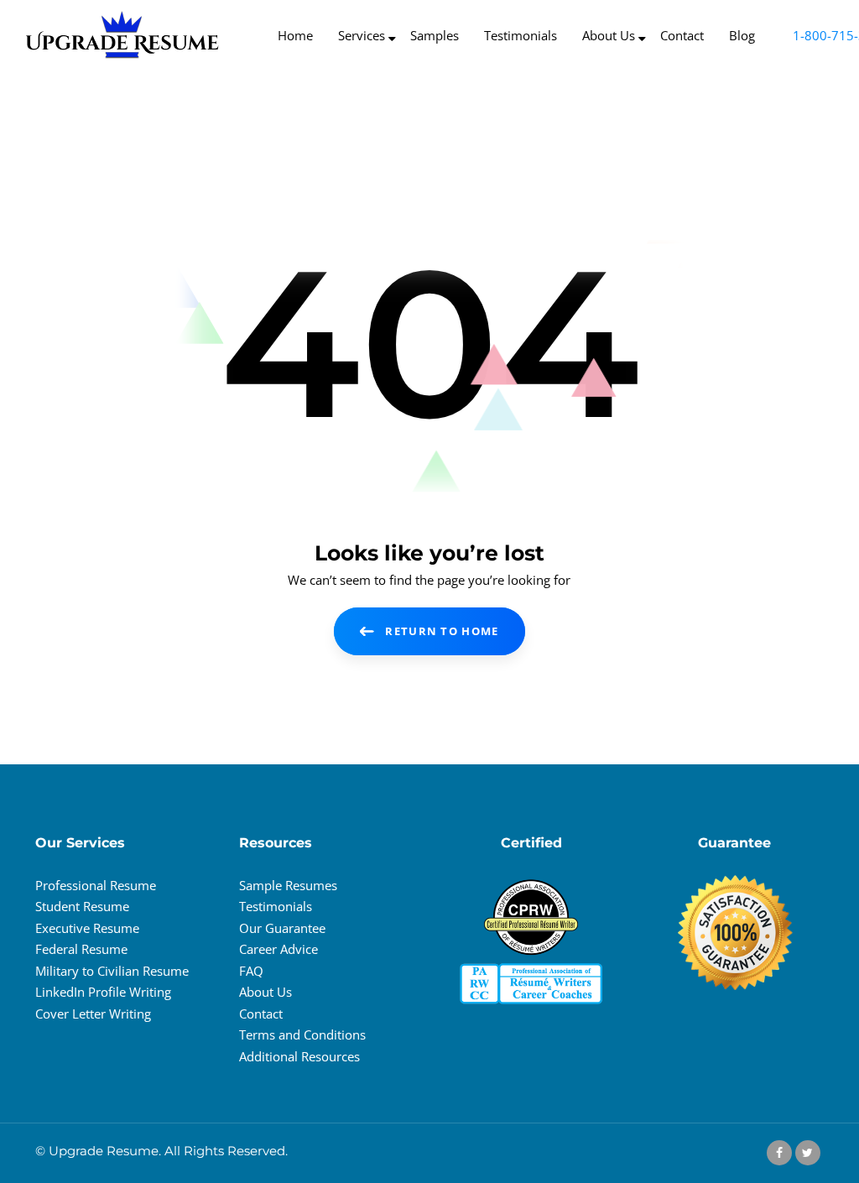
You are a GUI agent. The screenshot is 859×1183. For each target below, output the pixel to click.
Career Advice (278, 949)
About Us (265, 991)
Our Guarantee (282, 928)
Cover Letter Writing (93, 1013)
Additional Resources (299, 1056)
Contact (261, 1013)
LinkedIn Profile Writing (103, 991)
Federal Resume (81, 949)
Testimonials (275, 906)
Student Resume (82, 906)
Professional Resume (95, 885)
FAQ (251, 970)
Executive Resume (87, 928)
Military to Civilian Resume (112, 970)
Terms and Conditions (302, 1034)
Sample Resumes (288, 885)
